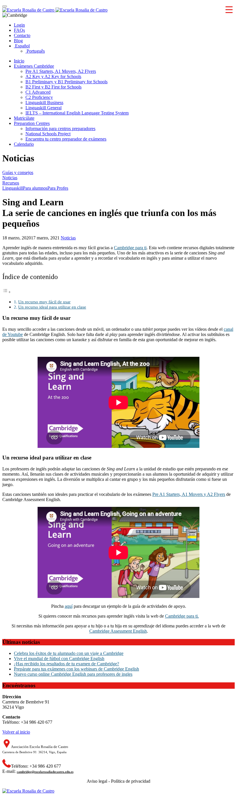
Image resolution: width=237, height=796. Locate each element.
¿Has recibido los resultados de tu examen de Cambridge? (66, 663)
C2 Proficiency (39, 97)
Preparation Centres (32, 123)
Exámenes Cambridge (34, 66)
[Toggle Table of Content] (6, 291)
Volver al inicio (16, 731)
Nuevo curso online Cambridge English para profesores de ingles (73, 674)
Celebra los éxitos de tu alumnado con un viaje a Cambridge (68, 653)
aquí (69, 606)
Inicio (19, 60)
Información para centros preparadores (60, 128)
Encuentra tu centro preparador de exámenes (65, 138)
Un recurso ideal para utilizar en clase (52, 306)
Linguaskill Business (44, 102)
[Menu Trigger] (229, 9)
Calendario (24, 144)
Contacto (22, 35)
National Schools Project (48, 133)
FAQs (19, 30)
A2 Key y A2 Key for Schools (53, 76)
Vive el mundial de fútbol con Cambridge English (59, 658)
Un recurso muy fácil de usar (44, 301)
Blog (18, 40)
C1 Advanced (38, 92)
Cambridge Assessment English (118, 631)
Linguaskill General (43, 107)
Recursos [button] (10, 182)
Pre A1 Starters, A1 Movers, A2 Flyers (60, 71)
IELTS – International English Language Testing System (77, 112)
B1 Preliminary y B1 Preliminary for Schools (66, 81)
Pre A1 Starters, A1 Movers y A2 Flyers (188, 494)
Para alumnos (35, 188)
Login (19, 25)
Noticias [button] (9, 177)
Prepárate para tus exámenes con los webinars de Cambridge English (76, 668)
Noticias (68, 237)
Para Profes (57, 188)
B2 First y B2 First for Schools (53, 86)
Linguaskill (12, 188)
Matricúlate (24, 118)
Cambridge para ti (130, 247)
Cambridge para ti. (182, 616)
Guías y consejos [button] (17, 172)
